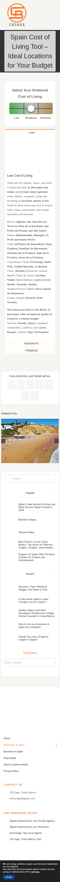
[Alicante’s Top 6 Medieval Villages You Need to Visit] (10, 586)
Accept (9, 877)
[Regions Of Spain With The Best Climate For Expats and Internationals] (30, 441)
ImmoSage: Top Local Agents (26, 833)
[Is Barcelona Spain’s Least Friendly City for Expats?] (10, 598)
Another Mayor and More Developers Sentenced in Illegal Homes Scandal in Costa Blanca (36, 613)
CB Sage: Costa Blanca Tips (25, 839)
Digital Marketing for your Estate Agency (32, 821)
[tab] (30, 132)
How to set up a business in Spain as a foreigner (33, 625)
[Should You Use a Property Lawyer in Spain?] (10, 636)
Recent (30, 573)
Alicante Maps (26, 532)
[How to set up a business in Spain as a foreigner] (10, 623)
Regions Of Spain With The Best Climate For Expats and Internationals (30, 437)
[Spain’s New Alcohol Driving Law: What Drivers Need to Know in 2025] (10, 505)
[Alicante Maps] (10, 530)
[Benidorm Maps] (10, 517)
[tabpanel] (30, 238)
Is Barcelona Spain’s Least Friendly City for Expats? (33, 600)
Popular (30, 492)
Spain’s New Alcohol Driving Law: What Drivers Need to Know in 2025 (37, 507)
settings (35, 872)
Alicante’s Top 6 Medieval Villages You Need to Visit (32, 588)
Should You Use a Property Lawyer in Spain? (33, 638)
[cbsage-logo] (17, 3)
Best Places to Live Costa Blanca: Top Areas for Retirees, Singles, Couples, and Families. (36, 544)
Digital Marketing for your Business (29, 827)
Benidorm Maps (27, 519)
